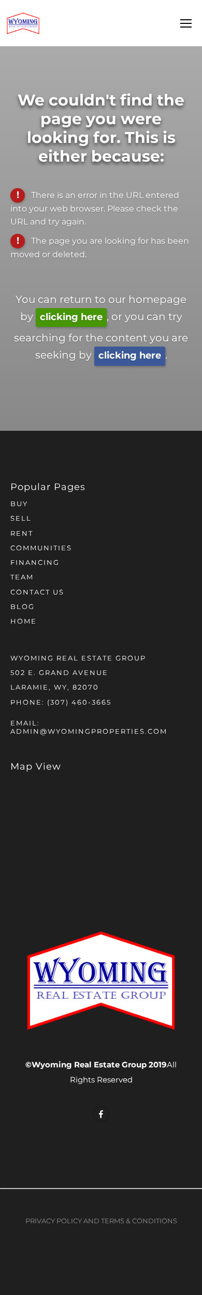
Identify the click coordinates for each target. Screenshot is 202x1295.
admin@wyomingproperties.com (88, 731)
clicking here (71, 317)
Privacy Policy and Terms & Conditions (101, 1221)
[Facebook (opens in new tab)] (101, 1114)
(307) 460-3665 (79, 702)
